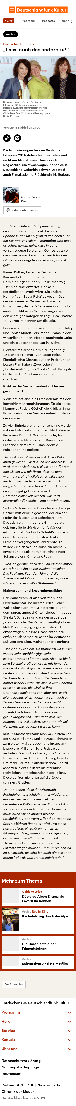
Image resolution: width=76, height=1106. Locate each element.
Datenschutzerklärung (21, 1060)
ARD (21, 1085)
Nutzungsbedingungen (22, 1067)
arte (58, 1085)
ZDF (31, 1085)
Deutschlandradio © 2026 (24, 1098)
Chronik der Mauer (18, 1091)
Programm (28, 20)
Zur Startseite (13, 984)
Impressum (11, 1073)
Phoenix (45, 1085)
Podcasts (48, 20)
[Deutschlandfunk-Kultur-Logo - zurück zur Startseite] (38, 10)
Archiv (10, 34)
